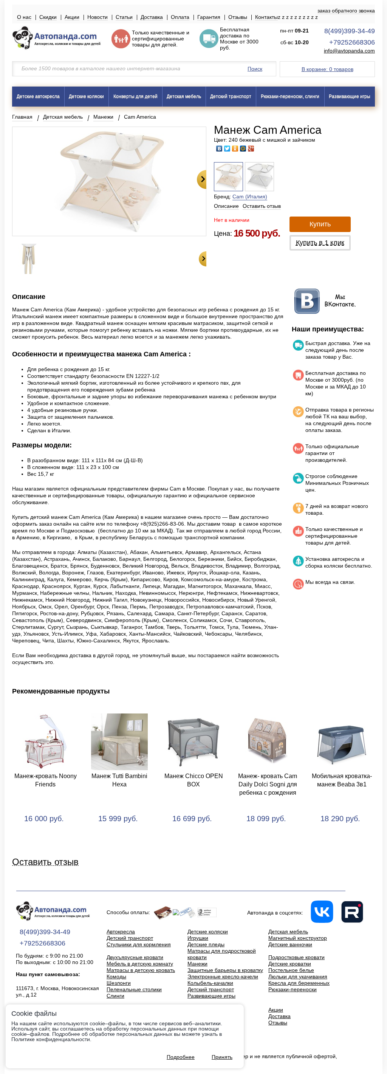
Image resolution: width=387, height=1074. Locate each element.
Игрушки (197, 938)
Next (201, 179)
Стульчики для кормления (139, 944)
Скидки (48, 17)
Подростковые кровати (296, 957)
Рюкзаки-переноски (292, 989)
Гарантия (208, 17)
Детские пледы (205, 944)
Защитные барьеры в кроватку (225, 970)
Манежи (103, 117)
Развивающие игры (349, 96)
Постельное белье (291, 970)
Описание (226, 206)
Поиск (255, 69)
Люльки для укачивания (297, 976)
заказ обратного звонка (346, 11)
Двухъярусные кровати (135, 957)
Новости (97, 17)
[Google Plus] (251, 148)
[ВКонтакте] (219, 148)
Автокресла (121, 932)
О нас (24, 17)
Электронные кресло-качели (222, 976)
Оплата (180, 17)
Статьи (124, 17)
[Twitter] (227, 148)
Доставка (152, 17)
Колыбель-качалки (210, 983)
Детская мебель (184, 96)
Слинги (115, 996)
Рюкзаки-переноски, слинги (290, 96)
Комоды (116, 976)
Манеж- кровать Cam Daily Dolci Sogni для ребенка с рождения (267, 784)
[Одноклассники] (235, 148)
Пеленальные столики (134, 989)
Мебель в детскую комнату (140, 964)
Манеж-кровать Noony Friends (45, 780)
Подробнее (181, 1057)
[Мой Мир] (243, 148)
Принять (222, 1057)
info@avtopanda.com (349, 51)
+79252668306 (352, 42)
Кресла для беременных (299, 983)
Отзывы (237, 17)
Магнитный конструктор (297, 938)
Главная (22, 117)
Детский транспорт (230, 96)
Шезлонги (119, 983)
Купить (320, 224)
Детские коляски (86, 96)
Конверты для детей (135, 96)
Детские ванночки (290, 944)
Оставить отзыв (262, 206)
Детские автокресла (38, 96)
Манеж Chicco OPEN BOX (193, 780)
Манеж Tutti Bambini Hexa (119, 780)
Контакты (266, 17)
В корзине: (327, 69)
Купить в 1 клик (320, 242)
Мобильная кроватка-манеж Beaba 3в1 (342, 780)
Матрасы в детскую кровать (141, 970)
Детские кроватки (289, 964)
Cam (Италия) (249, 196)
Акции (72, 17)
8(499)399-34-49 (349, 31)
